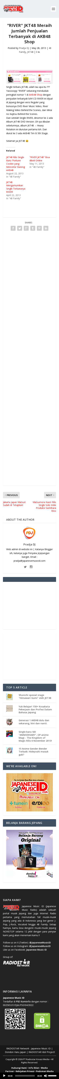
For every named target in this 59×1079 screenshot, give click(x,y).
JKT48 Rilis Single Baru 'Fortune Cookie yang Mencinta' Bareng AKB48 (15, 164)
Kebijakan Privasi (25, 1071)
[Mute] (45, 1075)
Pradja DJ (24, 48)
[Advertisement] (31, 60)
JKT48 (30, 51)
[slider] (52, 1075)
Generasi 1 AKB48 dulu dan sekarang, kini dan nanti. (34, 722)
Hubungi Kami (19, 1067)
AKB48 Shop (35, 94)
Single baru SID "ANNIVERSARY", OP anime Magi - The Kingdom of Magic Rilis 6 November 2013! (35, 736)
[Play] (4, 1075)
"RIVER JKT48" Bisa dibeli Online (40, 159)
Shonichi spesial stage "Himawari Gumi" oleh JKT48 (35, 696)
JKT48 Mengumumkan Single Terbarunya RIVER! (15, 187)
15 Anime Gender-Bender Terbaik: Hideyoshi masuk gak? (33, 751)
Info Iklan (34, 1067)
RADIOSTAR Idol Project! (42, 1052)
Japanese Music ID (41, 1048)
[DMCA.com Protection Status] (42, 1028)
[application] (29, 1076)
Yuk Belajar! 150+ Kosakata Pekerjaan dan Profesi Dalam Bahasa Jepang (35, 709)
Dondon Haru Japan (15, 1052)
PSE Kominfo (23, 1001)
